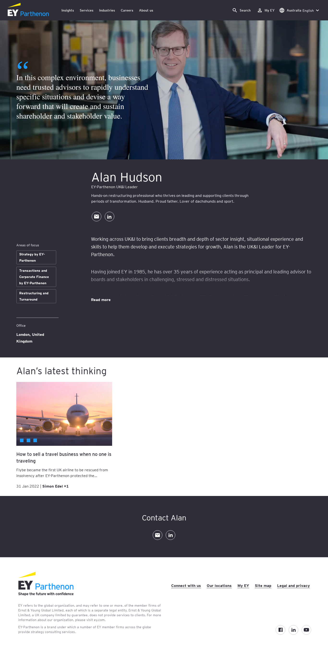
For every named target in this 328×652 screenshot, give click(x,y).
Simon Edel (52, 486)
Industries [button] (107, 10)
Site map (263, 585)
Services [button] (86, 10)
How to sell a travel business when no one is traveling (63, 457)
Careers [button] (127, 10)
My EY (243, 585)
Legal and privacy (293, 585)
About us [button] (146, 10)
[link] (266, 10)
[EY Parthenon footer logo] (45, 594)
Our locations (219, 585)
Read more (101, 299)
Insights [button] (67, 10)
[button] (241, 10)
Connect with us (186, 585)
